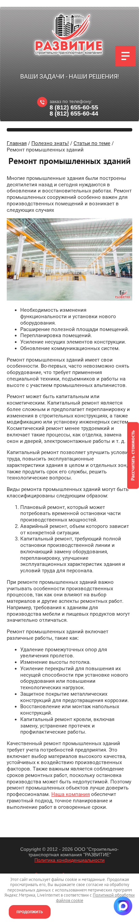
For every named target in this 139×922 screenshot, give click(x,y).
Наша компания (70, 794)
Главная (17, 143)
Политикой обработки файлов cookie (95, 897)
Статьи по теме (92, 143)
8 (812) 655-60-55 (74, 107)
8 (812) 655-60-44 (74, 113)
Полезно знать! (50, 143)
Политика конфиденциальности (69, 860)
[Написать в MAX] (123, 906)
